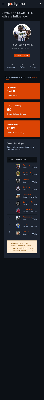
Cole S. (26, 224)
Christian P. (27, 209)
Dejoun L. (26, 165)
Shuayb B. (27, 172)
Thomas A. (27, 194)
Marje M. (26, 232)
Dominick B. (28, 202)
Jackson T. (27, 217)
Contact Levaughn (22, 55)
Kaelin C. (26, 187)
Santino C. (27, 180)
